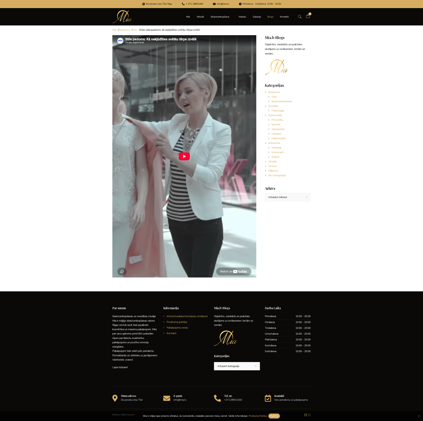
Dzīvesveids (275, 115)
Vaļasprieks (278, 129)
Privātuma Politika (258, 416)
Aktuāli (200, 16)
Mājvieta (273, 171)
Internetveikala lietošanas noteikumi (187, 316)
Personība (277, 120)
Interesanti (277, 152)
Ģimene (275, 124)
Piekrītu (274, 416)
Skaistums (124, 30)
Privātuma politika (177, 322)
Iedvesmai (274, 143)
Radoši (275, 157)
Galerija (257, 16)
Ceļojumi (276, 134)
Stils (134, 30)
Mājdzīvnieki (278, 138)
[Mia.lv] (122, 16)
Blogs (270, 16)
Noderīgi (276, 147)
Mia (188, 16)
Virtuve (272, 166)
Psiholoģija (277, 110)
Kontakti (284, 16)
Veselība (273, 106)
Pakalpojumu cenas (177, 327)
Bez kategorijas (277, 175)
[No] (419, 416)
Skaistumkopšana (220, 16)
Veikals (242, 16)
